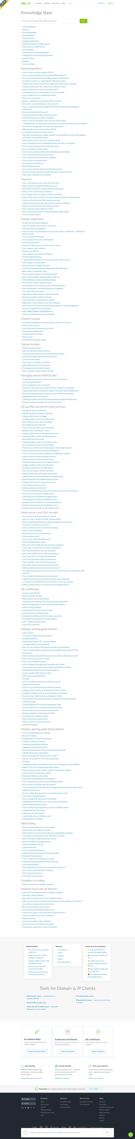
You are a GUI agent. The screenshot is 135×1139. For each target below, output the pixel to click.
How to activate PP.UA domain (33, 237)
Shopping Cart (70, 3)
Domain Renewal (28, 35)
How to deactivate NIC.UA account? (35, 112)
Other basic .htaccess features (33, 895)
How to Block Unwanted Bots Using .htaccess (39, 910)
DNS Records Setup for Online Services (36, 44)
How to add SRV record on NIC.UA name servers (39, 562)
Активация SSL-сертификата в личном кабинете (40, 619)
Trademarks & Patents (86, 1102)
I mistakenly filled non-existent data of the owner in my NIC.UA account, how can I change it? (55, 123)
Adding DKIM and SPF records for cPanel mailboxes (41, 670)
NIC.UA (26, 3)
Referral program (104, 1110)
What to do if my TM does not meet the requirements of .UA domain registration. (51, 306)
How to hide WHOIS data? (32, 382)
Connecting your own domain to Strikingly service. (40, 496)
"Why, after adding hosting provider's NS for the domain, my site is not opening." (50, 491)
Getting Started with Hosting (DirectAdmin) (38, 55)
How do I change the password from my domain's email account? (45, 793)
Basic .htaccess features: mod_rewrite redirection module (42, 898)
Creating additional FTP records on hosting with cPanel (42, 704)
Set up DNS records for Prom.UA (34, 425)
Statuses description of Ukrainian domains (37, 297)
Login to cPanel (28, 633)
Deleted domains (46, 1110)
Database (26, 61)
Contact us (101, 3)
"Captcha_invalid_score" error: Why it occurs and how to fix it (44, 87)
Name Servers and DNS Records (34, 47)
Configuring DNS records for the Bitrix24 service (39, 436)
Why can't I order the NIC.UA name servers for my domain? (43, 545)
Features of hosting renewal (32, 856)
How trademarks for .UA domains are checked (39, 300)
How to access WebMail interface (34, 661)
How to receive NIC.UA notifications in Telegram (39, 157)
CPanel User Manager (30, 725)
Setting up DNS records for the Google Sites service (40, 433)
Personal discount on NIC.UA (33, 163)
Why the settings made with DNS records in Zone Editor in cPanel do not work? (50, 656)
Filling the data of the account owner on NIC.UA (39, 129)
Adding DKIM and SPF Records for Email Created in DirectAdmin (45, 802)
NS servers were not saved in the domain (37, 533)
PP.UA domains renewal (31, 325)
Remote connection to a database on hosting (38, 884)
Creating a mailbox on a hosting (33, 741)
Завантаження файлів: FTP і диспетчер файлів (39, 641)
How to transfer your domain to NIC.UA (37, 351)
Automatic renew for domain (33, 334)
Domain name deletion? (31, 251)
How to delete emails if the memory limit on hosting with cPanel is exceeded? (49, 699)
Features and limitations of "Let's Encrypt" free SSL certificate (44, 604)
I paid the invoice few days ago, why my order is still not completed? (46, 203)
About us (102, 1102)
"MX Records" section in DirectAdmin (36, 753)
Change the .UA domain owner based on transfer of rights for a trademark (48, 388)
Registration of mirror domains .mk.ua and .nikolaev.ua (41, 303)
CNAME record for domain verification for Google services (43, 476)
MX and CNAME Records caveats (34, 542)
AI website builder (65, 1102)
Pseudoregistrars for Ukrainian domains (36, 368)
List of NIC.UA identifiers (31, 359)
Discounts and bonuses (106, 1107)
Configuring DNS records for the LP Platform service (41, 462)
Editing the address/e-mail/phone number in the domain (42, 402)
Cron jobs (26, 679)
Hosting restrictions (29, 847)
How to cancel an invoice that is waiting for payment (41, 206)
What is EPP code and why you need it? (36, 365)
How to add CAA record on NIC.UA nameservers (39, 559)
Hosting (47, 3)
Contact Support (94, 1089)
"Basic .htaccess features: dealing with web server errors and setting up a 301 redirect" (53, 901)
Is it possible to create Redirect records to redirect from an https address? (48, 582)
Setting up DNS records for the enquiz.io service (39, 482)
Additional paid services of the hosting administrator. (41, 853)
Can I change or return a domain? (34, 248)
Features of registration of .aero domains (37, 308)
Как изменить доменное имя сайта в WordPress (40, 927)
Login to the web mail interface (33, 813)
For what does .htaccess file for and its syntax (38, 904)
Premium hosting (65, 1107)
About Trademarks (67, 1051)
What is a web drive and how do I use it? (37, 722)
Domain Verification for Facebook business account (40, 479)
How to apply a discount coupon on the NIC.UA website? (42, 194)
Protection (55, 3)
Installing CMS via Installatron (33, 819)
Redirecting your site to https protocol (36, 599)
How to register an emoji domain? (34, 263)
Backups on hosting (29, 736)
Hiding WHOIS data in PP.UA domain (35, 396)
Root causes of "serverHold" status (35, 271)
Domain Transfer (28, 38)
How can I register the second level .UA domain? (39, 226)
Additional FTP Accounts (31, 684)
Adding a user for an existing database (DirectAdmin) (41, 767)
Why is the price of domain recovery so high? (38, 328)
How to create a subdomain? (32, 530)
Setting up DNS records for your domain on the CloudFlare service (46, 585)
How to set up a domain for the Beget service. (38, 494)
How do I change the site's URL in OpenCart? (38, 915)
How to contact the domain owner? (35, 160)
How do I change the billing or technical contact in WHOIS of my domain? (48, 393)
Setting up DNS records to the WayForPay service (40, 505)
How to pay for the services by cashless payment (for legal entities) (46, 212)
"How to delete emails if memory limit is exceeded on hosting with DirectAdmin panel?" (53, 787)
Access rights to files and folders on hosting (38, 870)
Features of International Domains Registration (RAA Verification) (45, 268)
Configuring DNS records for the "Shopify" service (40, 442)
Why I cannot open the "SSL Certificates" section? (40, 756)
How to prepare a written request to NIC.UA (38, 72)
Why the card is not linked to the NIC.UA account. (40, 186)
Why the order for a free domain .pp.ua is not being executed (44, 285)
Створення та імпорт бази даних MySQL (37, 636)
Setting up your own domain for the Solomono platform (42, 502)
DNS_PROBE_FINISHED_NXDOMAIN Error (38, 311)
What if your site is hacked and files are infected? (40, 839)
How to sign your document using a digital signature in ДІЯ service (46, 78)
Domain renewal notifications (33, 331)
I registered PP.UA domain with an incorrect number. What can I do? (46, 260)
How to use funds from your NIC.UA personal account (41, 200)
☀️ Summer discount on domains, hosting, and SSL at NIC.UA (98, 963)
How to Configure (29, 64)
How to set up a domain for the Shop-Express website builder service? (47, 448)
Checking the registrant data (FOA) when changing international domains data (50, 399)
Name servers (45, 1104)
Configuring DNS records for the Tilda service (38, 419)
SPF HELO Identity (64, 962)
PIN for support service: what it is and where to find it (41, 140)
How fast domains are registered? (34, 228)
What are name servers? (31, 536)
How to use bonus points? (32, 214)
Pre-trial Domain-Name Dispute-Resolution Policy (40, 115)
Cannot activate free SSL (31, 593)
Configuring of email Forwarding (34, 810)
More (63, 3)
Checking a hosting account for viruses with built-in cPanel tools (45, 693)
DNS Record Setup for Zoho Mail (34, 410)
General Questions (29, 27)
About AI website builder (37, 1051)
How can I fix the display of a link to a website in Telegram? (43, 892)
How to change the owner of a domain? (36, 385)
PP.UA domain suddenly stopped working (37, 283)
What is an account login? (32, 98)
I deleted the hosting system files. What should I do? (41, 862)
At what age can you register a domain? (36, 265)
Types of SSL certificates (31, 624)
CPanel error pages (29, 702)
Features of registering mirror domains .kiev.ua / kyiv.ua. (42, 245)
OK (107, 1132)
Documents (102, 1104)
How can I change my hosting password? (37, 841)
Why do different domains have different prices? (39, 280)
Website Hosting (28, 58)
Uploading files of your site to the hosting (37, 738)
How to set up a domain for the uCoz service (38, 471)
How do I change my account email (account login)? (40, 89)
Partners (101, 1118)
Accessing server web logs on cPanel (35, 716)
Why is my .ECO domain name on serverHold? (39, 314)
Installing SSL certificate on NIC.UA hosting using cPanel (42, 616)
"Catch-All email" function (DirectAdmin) (37, 773)
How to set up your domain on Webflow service (39, 456)
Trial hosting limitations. (31, 864)
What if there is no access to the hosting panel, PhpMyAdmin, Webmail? (48, 833)
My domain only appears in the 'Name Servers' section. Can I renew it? (47, 322)
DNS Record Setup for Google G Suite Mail (37, 413)
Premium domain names (31, 242)
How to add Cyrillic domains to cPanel (36, 659)
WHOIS (60, 956)
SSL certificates (84, 1104)
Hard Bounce (62, 950)
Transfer (43, 1107)
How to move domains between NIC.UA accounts (40, 356)
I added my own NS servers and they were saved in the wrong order (46, 579)
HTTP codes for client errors (32, 873)
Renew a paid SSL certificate (32, 596)
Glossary (101, 1115)
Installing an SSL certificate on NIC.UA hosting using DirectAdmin (45, 601)
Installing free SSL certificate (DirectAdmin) (37, 610)
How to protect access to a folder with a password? (41, 710)
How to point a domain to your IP (34, 485)
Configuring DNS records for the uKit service (38, 465)
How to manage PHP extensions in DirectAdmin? (40, 799)
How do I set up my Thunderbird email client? (38, 924)
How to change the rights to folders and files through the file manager (47, 770)
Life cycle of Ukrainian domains (33, 291)
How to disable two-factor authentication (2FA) (39, 95)
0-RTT (60, 953)
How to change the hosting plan (34, 850)
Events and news (104, 1112)
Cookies (58, 1132)
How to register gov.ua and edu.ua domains (38, 254)
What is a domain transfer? (32, 348)
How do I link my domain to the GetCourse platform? (41, 451)
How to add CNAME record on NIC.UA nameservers (41, 553)
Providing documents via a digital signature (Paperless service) (44, 81)
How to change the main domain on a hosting (38, 859)
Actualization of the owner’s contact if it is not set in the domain (45, 379)
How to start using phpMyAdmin (34, 676)
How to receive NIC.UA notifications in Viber (38, 155)
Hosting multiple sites (30, 638)
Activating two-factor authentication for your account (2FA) (43, 92)
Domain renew (28, 337)
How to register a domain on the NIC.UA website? (40, 274)
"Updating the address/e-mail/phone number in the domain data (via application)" (51, 391)
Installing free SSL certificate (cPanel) (35, 613)
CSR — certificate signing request (34, 622)
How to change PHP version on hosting (36, 733)
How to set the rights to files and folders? (37, 921)
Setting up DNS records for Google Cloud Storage (40, 473)
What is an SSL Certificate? (32, 607)
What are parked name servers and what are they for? (41, 568)
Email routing (27, 653)
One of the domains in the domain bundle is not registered (43, 288)
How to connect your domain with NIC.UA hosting (40, 528)
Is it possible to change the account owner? (38, 132)
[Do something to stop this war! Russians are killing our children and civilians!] (4, 4)
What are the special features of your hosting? (39, 827)
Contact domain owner (48, 1112)
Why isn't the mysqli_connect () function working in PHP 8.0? (44, 912)
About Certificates (98, 1051)
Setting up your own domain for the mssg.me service (41, 508)
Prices (42, 1102)
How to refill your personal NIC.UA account (38, 209)
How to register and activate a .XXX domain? (38, 240)
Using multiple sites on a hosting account (37, 816)
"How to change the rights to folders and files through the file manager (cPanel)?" (51, 650)
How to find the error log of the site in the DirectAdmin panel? (44, 750)
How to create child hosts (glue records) (36, 539)
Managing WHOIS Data (31, 41)
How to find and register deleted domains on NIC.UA (41, 277)
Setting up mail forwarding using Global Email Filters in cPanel (44, 690)
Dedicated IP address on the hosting (35, 776)
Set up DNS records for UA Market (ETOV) (37, 422)
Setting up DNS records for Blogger (35, 416)
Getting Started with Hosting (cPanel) (36, 52)
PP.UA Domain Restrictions (32, 257)
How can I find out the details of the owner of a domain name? (44, 121)
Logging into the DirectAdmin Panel (35, 747)
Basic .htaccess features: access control (36, 907)
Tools (42, 1115)
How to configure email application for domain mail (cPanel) (43, 664)
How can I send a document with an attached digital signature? (44, 75)
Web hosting (64, 1104)
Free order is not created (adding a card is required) (40, 104)
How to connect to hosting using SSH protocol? (39, 784)
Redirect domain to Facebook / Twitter (36, 430)
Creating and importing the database (35, 744)
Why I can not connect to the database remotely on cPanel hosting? (46, 647)
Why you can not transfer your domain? (36, 362)
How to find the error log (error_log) (35, 719)
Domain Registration (30, 32)
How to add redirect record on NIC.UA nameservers (41, 565)
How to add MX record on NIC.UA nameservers (39, 551)
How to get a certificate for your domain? (37, 175)
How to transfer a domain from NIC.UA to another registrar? (44, 354)
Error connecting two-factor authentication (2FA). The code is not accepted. (49, 143)
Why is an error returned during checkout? (37, 191)
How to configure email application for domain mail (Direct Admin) (46, 807)
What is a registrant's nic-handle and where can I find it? (42, 101)
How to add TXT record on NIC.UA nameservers (39, 556)
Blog (22, 1108)
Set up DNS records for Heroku (33, 439)
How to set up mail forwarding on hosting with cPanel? (42, 687)
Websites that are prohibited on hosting (36, 830)
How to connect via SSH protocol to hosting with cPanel (42, 696)
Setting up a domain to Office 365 (34, 488)
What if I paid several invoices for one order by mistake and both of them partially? (51, 197)
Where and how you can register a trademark (38, 118)
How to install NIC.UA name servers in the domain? (40, 576)
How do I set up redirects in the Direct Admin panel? (41, 759)
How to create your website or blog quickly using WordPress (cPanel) (47, 667)
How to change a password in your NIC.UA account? (41, 146)
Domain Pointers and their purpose (35, 804)
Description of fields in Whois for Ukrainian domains (41, 294)
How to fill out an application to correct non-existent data (43, 126)
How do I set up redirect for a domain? (36, 525)
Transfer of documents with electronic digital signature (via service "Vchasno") (49, 84)
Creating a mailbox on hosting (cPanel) (36, 644)
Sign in (110, 3)
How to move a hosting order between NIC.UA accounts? (42, 169)
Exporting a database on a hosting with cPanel (39, 713)
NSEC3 (60, 959)
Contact (101, 1120)
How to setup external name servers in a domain (39, 516)
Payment (26, 29)
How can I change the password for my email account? (41, 682)
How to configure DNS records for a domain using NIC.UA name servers (47, 522)
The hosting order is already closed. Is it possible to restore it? (44, 867)
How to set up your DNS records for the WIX (38, 428)
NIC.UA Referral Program (31, 166)
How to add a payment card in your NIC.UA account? (41, 183)
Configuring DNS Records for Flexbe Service (38, 468)
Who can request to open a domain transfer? (38, 371)
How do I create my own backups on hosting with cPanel (42, 707)
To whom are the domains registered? (35, 223)
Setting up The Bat (29, 918)
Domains (39, 3)
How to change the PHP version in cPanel (37, 673)
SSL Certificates (28, 50)
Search (83, 21)
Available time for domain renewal (34, 340)
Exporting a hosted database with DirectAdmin (39, 779)
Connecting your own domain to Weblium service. (40, 499)
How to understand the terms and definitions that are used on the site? (47, 172)
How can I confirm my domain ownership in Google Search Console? (46, 453)
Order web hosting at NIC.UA (33, 844)
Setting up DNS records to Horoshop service (38, 459)
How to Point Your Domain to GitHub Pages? (38, 445)
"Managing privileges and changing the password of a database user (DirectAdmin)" (51, 764)
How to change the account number (35, 149)
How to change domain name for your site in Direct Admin (43, 782)
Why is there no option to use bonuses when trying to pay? (43, 189)
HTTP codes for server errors (33, 876)
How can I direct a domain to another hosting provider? (42, 519)
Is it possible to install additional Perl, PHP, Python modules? (44, 836)
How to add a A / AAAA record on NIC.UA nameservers (42, 548)
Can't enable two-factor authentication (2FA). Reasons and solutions (46, 152)
